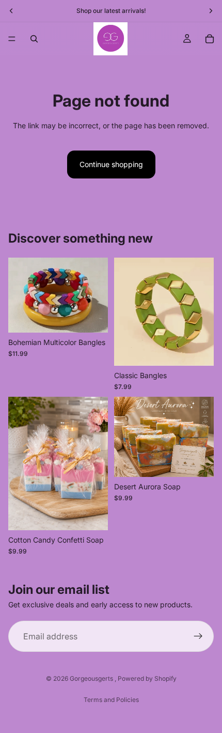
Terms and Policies (111, 700)
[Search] (34, 38)
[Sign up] (198, 637)
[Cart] (209, 38)
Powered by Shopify (147, 678)
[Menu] (12, 39)
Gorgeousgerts (92, 678)
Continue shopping (111, 164)
